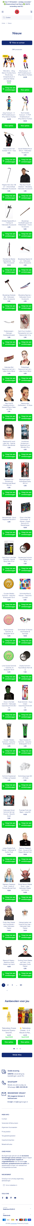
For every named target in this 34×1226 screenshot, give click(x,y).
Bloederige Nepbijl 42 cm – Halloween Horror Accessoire (25, 261)
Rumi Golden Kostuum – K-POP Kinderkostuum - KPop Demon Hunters (25, 116)
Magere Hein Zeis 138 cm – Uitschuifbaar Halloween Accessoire (9, 187)
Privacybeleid (6, 1131)
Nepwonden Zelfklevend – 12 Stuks (25, 404)
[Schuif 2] (17, 1048)
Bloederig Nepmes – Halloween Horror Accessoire (25, 297)
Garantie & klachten (8, 1140)
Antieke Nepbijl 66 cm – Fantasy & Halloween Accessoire (9, 223)
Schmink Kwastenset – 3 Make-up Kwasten (9, 777)
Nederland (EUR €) (9, 1209)
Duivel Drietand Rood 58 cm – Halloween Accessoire (25, 150)
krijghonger (14, 1223)
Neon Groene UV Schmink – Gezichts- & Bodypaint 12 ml (25, 742)
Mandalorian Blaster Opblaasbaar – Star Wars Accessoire (9, 261)
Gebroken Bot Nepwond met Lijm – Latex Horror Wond (9, 369)
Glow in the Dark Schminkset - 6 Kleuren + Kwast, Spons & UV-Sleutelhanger (25, 521)
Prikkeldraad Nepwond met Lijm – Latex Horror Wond (25, 369)
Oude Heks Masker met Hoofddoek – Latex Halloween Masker (9, 925)
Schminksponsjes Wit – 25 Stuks (25, 777)
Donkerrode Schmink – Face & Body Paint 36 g (25, 559)
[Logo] (17, 12)
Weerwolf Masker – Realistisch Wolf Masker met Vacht (9, 962)
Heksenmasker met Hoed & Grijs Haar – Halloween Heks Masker (25, 925)
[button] (31, 12)
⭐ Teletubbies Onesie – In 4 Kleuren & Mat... (25, 1030)
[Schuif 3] (20, 1048)
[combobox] (17, 17)
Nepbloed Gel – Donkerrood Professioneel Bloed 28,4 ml (9, 482)
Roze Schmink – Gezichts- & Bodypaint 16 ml (9, 631)
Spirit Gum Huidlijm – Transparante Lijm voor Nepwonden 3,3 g (25, 333)
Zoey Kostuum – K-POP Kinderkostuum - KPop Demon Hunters (9, 115)
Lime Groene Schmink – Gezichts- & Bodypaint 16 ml (9, 667)
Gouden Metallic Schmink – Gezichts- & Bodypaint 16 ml (9, 595)
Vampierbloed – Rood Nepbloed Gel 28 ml (9, 518)
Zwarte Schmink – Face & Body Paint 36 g (25, 667)
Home (3, 23)
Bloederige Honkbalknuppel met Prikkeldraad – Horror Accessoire (25, 224)
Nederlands (6, 1215)
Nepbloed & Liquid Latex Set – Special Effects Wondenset (9, 443)
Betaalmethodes (7, 1144)
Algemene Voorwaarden (9, 1127)
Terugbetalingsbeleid (8, 1136)
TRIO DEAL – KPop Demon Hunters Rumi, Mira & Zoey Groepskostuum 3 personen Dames (9, 75)
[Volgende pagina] (6, 990)
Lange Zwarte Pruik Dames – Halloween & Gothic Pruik (9, 850)
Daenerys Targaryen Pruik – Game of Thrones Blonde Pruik (9, 886)
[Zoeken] (3, 17)
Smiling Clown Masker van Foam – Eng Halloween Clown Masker (25, 963)
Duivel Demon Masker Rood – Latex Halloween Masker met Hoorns (25, 887)
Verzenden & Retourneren (10, 1123)
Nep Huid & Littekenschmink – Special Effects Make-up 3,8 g (9, 406)
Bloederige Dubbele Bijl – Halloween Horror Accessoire (9, 297)
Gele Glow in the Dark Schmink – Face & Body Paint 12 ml (9, 559)
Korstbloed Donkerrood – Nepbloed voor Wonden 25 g (25, 444)
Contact (4, 1119)
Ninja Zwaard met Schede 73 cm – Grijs (9, 150)
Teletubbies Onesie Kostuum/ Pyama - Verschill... (9, 1030)
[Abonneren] (30, 1185)
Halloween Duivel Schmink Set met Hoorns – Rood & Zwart (9, 813)
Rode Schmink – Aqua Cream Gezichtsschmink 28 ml (25, 705)
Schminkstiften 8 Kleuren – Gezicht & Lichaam (25, 595)
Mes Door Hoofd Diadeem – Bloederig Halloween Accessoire (25, 187)
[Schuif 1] (14, 1048)
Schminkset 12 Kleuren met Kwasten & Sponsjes (25, 631)
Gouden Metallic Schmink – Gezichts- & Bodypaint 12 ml (9, 742)
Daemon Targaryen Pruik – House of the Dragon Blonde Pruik (25, 850)
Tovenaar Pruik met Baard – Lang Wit (25, 811)
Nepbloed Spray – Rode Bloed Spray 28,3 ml (25, 481)
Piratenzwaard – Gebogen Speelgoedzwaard (9, 333)
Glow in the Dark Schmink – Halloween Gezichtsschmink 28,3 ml (9, 705)
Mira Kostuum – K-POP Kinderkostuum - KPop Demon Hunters (25, 73)
